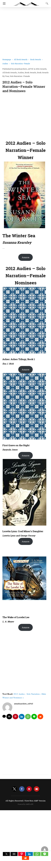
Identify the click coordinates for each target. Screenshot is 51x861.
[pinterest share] (15, 716)
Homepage (6, 59)
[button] (6, 854)
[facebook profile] (22, 789)
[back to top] (44, 849)
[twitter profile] (14, 789)
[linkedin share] (22, 716)
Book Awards (35, 59)
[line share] (34, 716)
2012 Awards (41, 69)
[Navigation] (3, 3)
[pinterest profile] (29, 789)
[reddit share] (40, 716)
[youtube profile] (36, 789)
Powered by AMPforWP (25, 804)
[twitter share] (4, 716)
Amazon (25, 257)
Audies (5, 63)
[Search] (46, 3)
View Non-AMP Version (35, 800)
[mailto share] (9, 716)
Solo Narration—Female (20, 63)
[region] (25, 116)
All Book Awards (20, 59)
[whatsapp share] (28, 716)
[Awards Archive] (26, 2)
